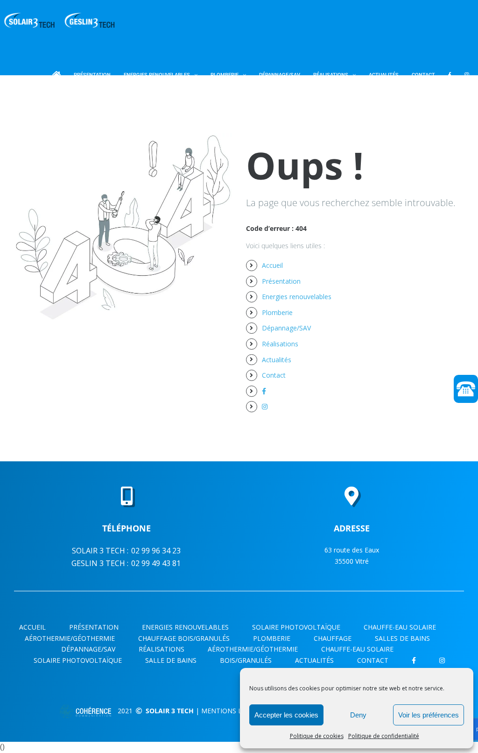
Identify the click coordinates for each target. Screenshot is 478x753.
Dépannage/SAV (286, 327)
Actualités (276, 359)
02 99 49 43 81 (156, 563)
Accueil (272, 265)
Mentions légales (233, 710)
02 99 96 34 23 (156, 550)
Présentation (281, 281)
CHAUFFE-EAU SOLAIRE (400, 627)
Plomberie (277, 312)
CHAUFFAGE (332, 638)
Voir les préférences (428, 715)
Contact (274, 375)
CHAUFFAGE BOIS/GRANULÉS (184, 638)
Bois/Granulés (246, 660)
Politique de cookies (317, 736)
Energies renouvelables (296, 296)
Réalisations (280, 343)
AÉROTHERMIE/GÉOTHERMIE (70, 638)
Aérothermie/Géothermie (253, 649)
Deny (358, 715)
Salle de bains (171, 660)
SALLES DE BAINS (402, 638)
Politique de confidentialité (383, 736)
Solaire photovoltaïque (296, 627)
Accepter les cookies (286, 715)
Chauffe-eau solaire (357, 649)
